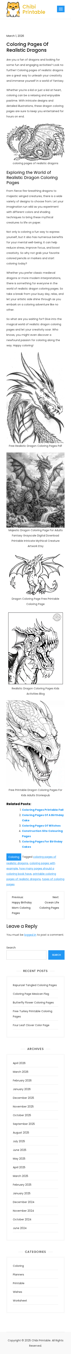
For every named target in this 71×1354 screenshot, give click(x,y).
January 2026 (22, 1089)
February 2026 (22, 1080)
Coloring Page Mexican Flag (31, 994)
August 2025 (21, 1132)
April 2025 (19, 1167)
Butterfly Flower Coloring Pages (33, 1002)
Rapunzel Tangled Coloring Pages (35, 985)
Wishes (17, 1292)
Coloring (13, 857)
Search (11, 947)
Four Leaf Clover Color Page (31, 1025)
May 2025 (19, 1159)
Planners (18, 1274)
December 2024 (23, 1202)
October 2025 (22, 1115)
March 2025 (20, 1176)
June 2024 (20, 1228)
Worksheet (20, 1300)
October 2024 (22, 1219)
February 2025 (22, 1185)
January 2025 (21, 1193)
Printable (18, 1283)
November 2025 (23, 1106)
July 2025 (19, 1141)
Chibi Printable (34, 9)
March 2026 (20, 1072)
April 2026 (19, 1063)
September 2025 (24, 1124)
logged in (30, 935)
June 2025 (19, 1150)
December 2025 (23, 1098)
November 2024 (23, 1211)
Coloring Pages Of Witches (41, 826)
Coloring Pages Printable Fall (42, 810)
